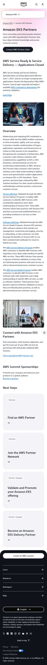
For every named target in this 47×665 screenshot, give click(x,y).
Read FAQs (7, 95)
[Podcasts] (27, 634)
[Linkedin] (12, 634)
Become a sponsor (11, 378)
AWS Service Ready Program (19, 270)
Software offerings (11, 222)
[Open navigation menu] (4, 4)
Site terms (14, 647)
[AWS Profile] (42, 4)
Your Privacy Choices (10, 651)
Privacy (5, 647)
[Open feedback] (44, 332)
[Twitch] (19, 634)
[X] (4, 634)
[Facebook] (8, 634)
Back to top (22, 640)
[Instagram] (15, 634)
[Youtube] (23, 634)
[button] (13, 14)
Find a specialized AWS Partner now (18, 355)
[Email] (31, 634)
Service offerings (10, 194)
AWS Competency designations (24, 87)
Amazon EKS (8, 23)
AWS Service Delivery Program (20, 247)
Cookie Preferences (10, 654)
